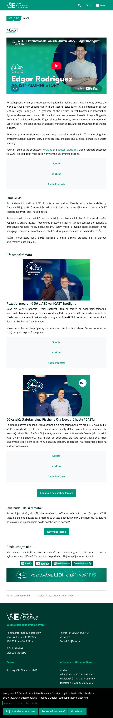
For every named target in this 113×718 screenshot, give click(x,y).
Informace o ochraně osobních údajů (20, 703)
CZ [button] (87, 5)
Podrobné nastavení (53, 711)
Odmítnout (77, 711)
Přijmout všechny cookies (20, 711)
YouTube (47, 150)
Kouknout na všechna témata (56, 493)
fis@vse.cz (74, 641)
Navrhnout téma (56, 532)
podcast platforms (68, 150)
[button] (79, 5)
